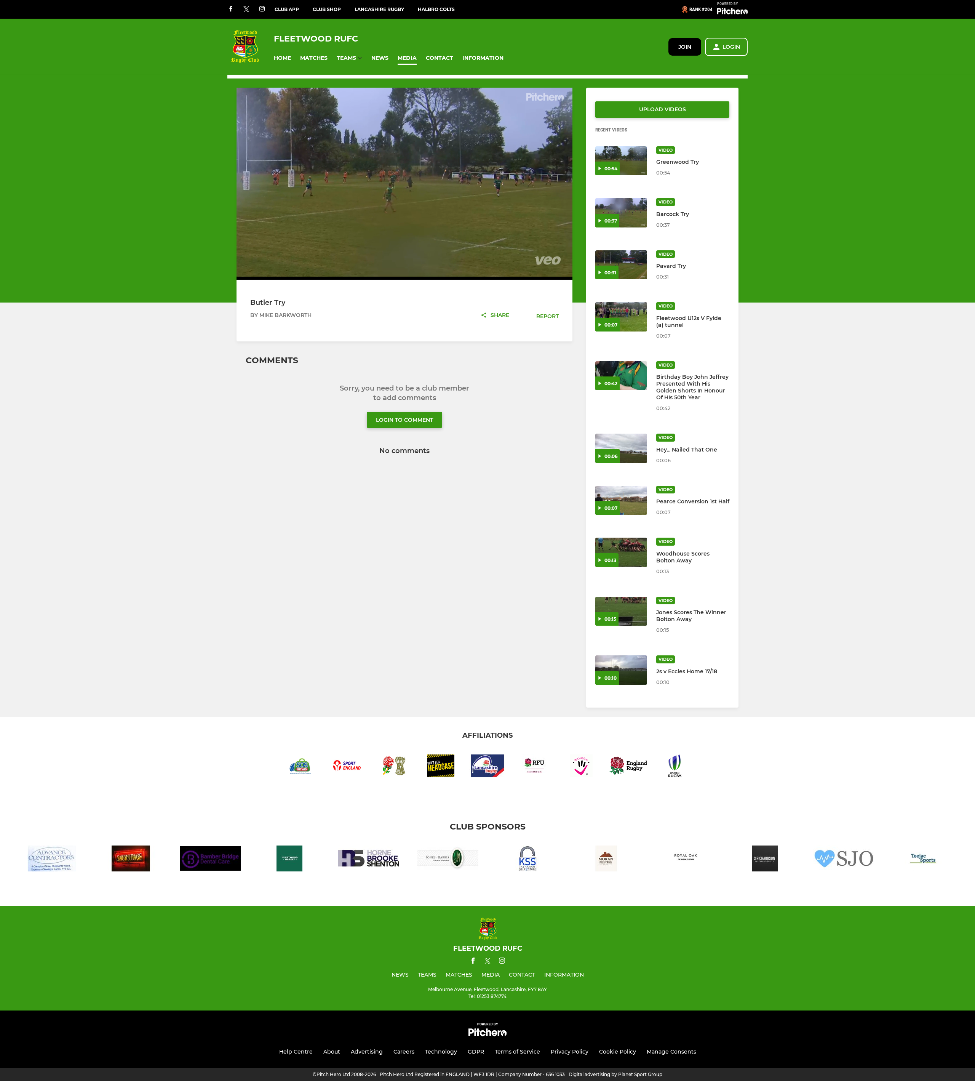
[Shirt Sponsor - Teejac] (923, 860)
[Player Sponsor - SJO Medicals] (844, 860)
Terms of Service (517, 1051)
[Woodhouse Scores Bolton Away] (621, 552)
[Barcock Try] (621, 212)
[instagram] (262, 9)
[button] (282, 58)
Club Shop (327, 9)
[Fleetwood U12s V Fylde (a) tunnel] (621, 317)
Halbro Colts (436, 9)
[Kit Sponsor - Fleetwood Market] (289, 860)
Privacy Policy (569, 1051)
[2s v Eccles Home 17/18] (621, 670)
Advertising (367, 1051)
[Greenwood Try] (621, 161)
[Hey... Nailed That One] (621, 448)
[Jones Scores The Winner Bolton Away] (621, 611)
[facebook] (230, 9)
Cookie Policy (617, 1051)
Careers (403, 1051)
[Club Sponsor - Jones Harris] (447, 860)
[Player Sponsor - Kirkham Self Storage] (527, 860)
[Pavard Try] (621, 265)
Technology (441, 1051)
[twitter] (246, 9)
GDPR (476, 1051)
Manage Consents (671, 1051)
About (331, 1051)
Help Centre (296, 1051)
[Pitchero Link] (732, 12)
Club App (287, 9)
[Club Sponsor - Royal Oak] (685, 860)
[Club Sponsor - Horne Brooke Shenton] (368, 860)
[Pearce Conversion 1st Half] (621, 500)
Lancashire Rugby (379, 9)
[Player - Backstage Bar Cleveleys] (131, 860)
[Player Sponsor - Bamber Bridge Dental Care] (210, 860)
